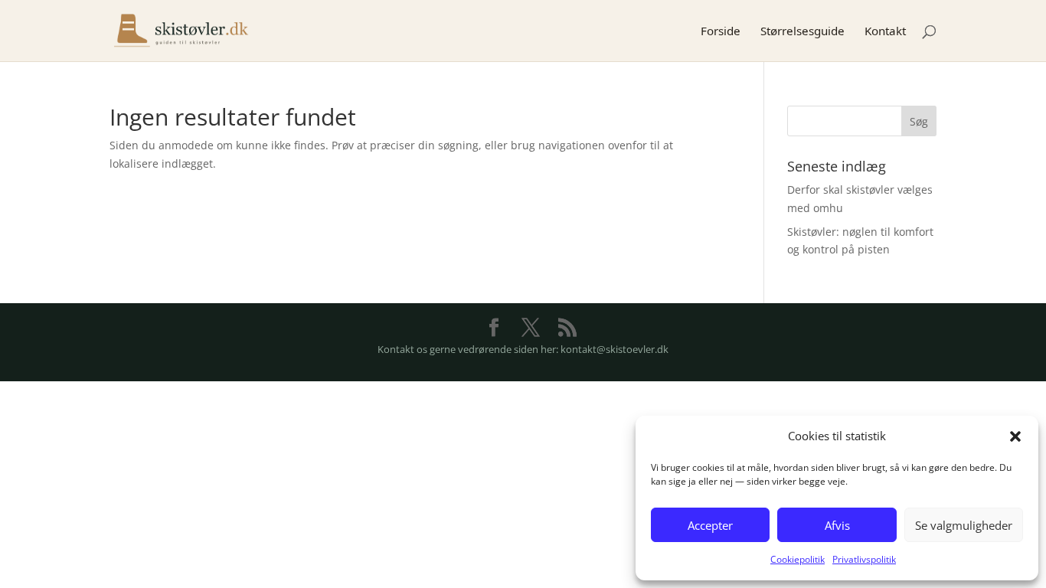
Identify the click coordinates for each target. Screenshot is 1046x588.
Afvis (837, 525)
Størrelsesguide (802, 31)
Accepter (710, 525)
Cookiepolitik (797, 559)
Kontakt (885, 31)
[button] (1015, 436)
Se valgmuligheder (963, 525)
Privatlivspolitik (864, 559)
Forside (720, 31)
